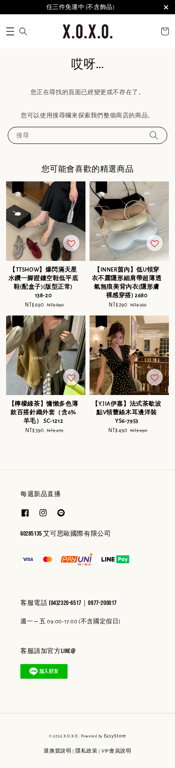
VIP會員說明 (116, 751)
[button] (10, 31)
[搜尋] (154, 135)
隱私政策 (86, 751)
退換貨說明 (58, 751)
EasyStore (115, 736)
